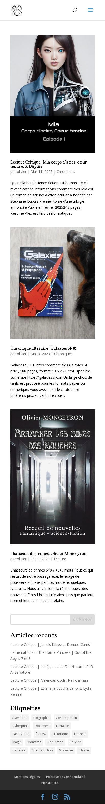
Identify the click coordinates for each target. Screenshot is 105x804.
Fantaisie (62, 726)
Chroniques (66, 171)
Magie (16, 742)
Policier (75, 742)
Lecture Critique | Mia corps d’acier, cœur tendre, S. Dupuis (48, 164)
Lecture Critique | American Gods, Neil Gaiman (49, 680)
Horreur (80, 734)
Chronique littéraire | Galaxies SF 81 (43, 349)
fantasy (41, 734)
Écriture (60, 558)
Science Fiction (42, 750)
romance (18, 750)
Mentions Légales (27, 777)
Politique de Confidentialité (65, 777)
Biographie (41, 718)
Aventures (19, 718)
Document (42, 726)
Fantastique (20, 734)
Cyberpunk (20, 726)
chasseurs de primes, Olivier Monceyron (48, 554)
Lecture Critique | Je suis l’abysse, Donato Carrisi (50, 644)
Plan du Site (49, 783)
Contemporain (66, 718)
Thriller (84, 750)
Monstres (34, 742)
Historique (60, 734)
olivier (22, 171)
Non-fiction (55, 742)
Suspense (66, 750)
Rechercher (82, 619)
